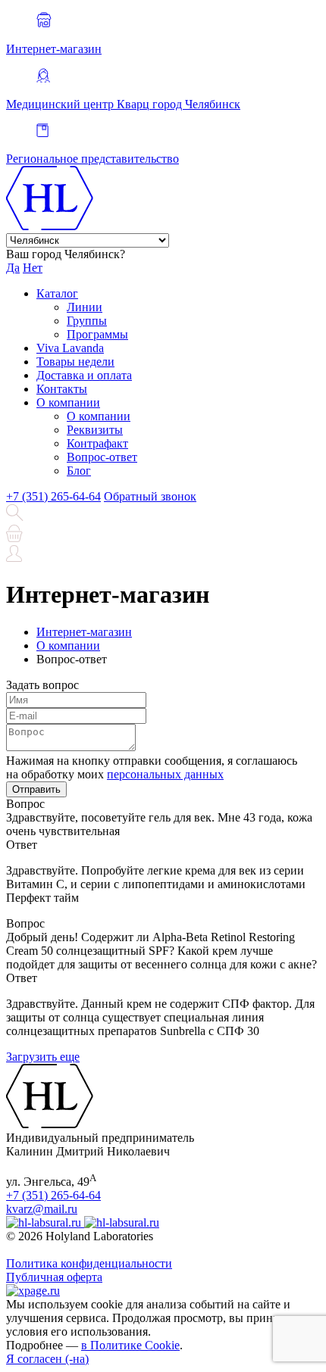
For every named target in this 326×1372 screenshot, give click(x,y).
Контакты (61, 388)
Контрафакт (97, 443)
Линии (84, 307)
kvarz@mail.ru (41, 1208)
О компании (68, 402)
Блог (79, 470)
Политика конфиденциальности (89, 1263)
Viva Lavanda (70, 347)
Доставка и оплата (84, 375)
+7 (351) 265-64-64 (53, 496)
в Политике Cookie (130, 1345)
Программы (97, 334)
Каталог (57, 293)
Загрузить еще (43, 1056)
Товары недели (75, 361)
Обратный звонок (150, 496)
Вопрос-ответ (102, 457)
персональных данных (165, 774)
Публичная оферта (54, 1277)
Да (13, 267)
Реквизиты (95, 429)
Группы (87, 320)
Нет (32, 267)
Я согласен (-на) (47, 1358)
